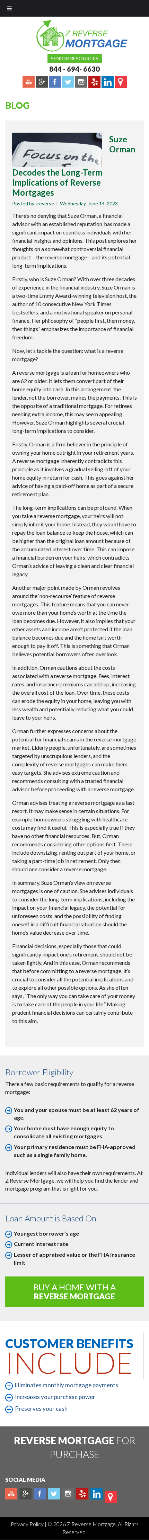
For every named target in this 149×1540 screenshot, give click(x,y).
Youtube (11, 1493)
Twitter (54, 1493)
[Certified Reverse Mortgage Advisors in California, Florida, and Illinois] (74, 36)
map (111, 1497)
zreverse (44, 203)
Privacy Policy (28, 1524)
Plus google (25, 1493)
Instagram (68, 1493)
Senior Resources (74, 58)
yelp (82, 1493)
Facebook (40, 1493)
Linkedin (96, 1493)
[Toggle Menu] (9, 8)
